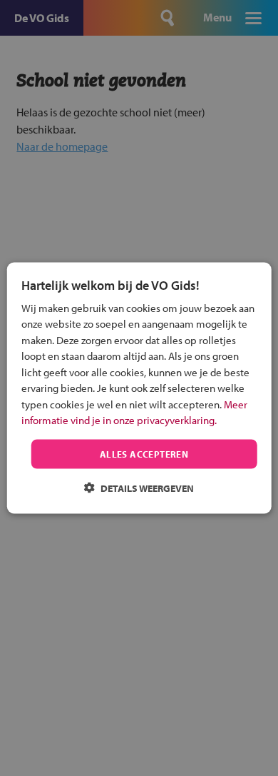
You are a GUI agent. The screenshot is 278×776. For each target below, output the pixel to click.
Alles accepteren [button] (144, 453)
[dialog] (139, 388)
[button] (139, 488)
